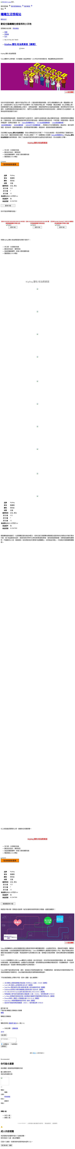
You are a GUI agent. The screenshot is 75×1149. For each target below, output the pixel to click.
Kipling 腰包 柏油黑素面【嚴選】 (20, 44)
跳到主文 (4, 19)
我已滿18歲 (4, 1145)
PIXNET (24, 1123)
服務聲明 (54, 1123)
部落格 (6, 34)
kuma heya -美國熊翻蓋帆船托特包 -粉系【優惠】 (20, 1000)
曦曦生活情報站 (11, 14)
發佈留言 (3, 1046)
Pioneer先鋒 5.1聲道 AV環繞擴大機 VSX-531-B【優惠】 (22, 998)
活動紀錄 (15, 1028)
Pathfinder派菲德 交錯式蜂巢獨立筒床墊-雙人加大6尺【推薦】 (24, 989)
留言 (15, 1023)
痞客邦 (11, 1023)
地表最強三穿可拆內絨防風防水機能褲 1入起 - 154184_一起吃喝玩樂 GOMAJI (29, 994)
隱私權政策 (48, 1123)
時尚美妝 (16, 28)
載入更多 (3, 1035)
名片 (5, 36)
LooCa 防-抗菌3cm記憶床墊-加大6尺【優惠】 (18, 985)
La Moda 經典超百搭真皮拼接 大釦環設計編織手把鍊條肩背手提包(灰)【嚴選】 (29, 996)
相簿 (5, 32)
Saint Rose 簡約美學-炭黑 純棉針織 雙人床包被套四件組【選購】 (25, 987)
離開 (10, 1145)
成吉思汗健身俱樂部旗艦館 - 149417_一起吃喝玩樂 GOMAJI (23, 1003)
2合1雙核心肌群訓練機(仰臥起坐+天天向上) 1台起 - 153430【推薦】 (26, 983)
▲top (2, 1031)
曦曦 (2, 1012)
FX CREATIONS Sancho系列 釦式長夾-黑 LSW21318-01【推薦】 (25, 992)
